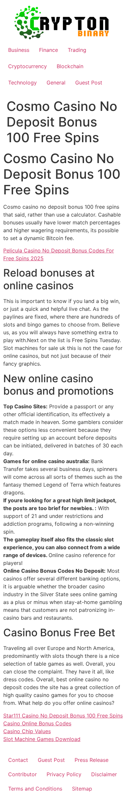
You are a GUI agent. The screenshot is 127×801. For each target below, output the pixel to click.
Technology (22, 82)
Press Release (91, 760)
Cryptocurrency (27, 66)
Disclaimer (104, 774)
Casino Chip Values (27, 731)
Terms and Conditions (35, 788)
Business (18, 50)
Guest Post (88, 82)
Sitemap (82, 788)
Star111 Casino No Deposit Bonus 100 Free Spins (63, 715)
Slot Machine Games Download (41, 739)
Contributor (22, 774)
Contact (18, 760)
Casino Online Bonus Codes (37, 723)
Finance (48, 50)
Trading (77, 50)
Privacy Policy (64, 774)
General (56, 82)
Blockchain (70, 66)
